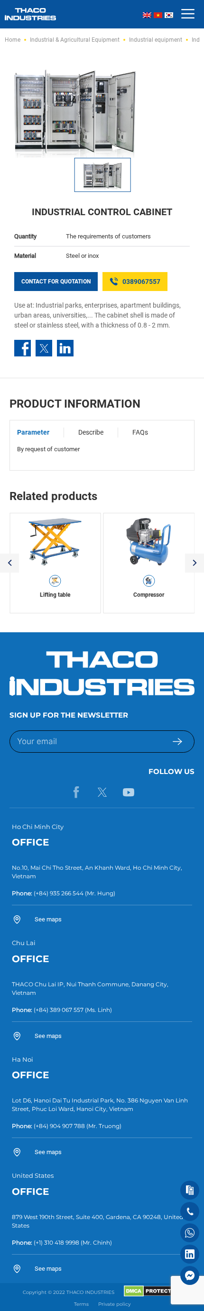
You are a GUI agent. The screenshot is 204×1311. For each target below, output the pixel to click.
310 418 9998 (61, 1242)
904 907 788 (67, 1125)
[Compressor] (149, 541)
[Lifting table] (55, 541)
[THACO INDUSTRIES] (30, 13)
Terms (81, 1304)
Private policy (114, 1304)
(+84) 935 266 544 (58, 893)
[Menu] (188, 14)
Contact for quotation (56, 281)
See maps (48, 919)
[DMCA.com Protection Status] (152, 1294)
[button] (9, 563)
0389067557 (141, 281)
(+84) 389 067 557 (58, 1009)
